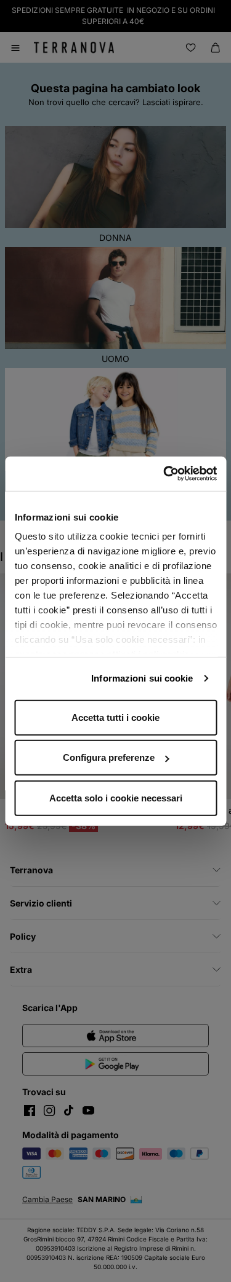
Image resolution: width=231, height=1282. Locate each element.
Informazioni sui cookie (142, 678)
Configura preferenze (109, 757)
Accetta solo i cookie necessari (115, 797)
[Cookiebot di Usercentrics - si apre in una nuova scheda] (164, 474)
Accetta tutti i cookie (115, 717)
